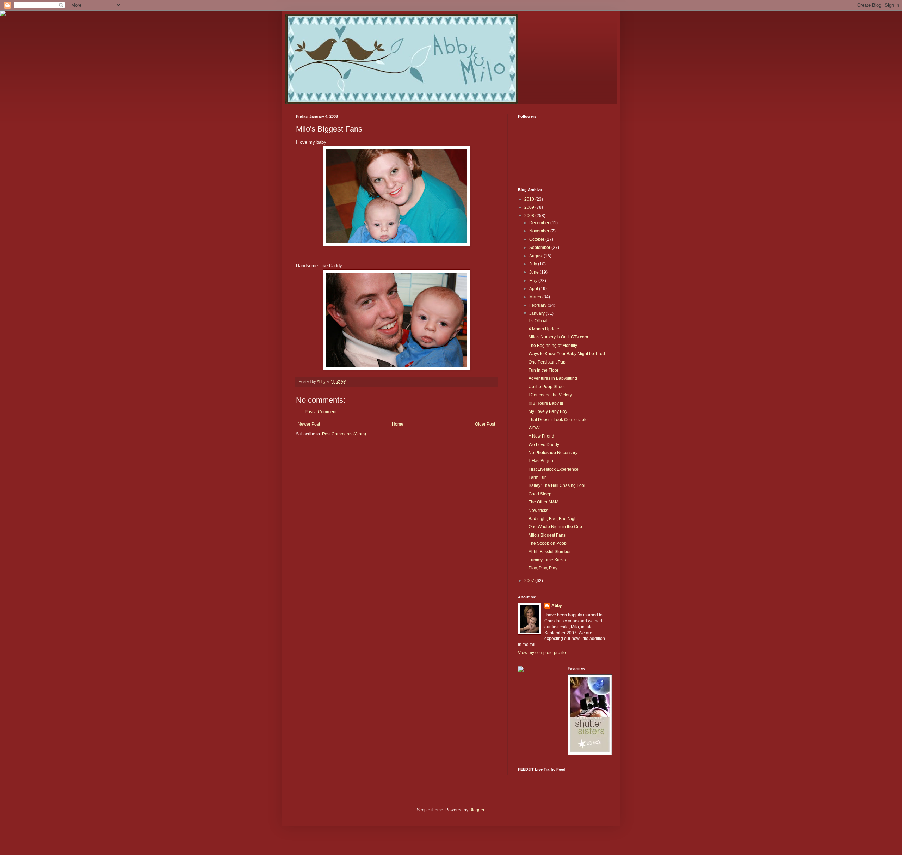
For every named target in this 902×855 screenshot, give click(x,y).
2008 (529, 215)
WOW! (534, 428)
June (534, 272)
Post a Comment (320, 411)
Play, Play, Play (543, 568)
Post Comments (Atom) (344, 434)
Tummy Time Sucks (547, 559)
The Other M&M (543, 502)
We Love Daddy (544, 444)
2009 (529, 207)
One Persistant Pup (547, 362)
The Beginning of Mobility (553, 345)
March (535, 296)
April (534, 288)
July (533, 264)
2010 (529, 199)
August (536, 256)
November (539, 230)
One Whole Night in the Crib (555, 526)
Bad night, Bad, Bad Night (553, 518)
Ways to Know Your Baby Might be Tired (567, 353)
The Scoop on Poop (548, 543)
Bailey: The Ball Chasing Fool (557, 485)
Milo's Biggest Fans (547, 535)
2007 (529, 580)
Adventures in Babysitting (553, 378)
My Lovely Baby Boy (548, 411)
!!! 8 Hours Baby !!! (546, 403)
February (538, 305)
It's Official (538, 320)
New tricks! (539, 510)
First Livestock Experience (554, 469)
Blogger (476, 809)
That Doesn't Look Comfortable (558, 419)
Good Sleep (540, 493)
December (539, 222)
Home (397, 424)
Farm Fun (538, 477)
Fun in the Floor (543, 370)
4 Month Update (544, 328)
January (537, 313)
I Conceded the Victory (550, 394)
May (533, 280)
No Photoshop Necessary (553, 452)
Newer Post (309, 424)
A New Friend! (542, 436)
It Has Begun (541, 460)
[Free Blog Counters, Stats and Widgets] (521, 670)
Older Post (485, 424)
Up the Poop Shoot (547, 386)
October (537, 239)
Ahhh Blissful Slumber (550, 551)
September (540, 247)
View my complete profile (542, 652)
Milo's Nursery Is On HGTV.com (558, 337)
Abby (556, 605)
